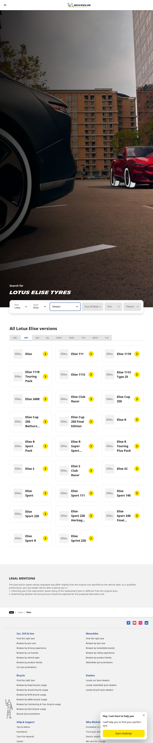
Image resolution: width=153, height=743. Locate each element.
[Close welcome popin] (144, 715)
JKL (47, 337)
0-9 (106, 337)
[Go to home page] (79, 5)
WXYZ (95, 337)
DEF (26, 337)
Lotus (20, 612)
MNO (59, 337)
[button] (26, 307)
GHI (37, 337)
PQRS (71, 337)
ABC (15, 337)
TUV (83, 337)
